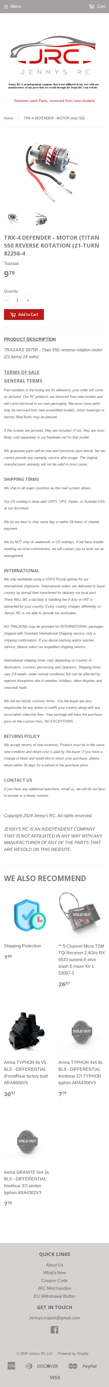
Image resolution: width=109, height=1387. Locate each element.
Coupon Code (54, 1280)
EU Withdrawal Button (54, 1296)
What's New (54, 1272)
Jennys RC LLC (41, 1354)
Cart (100, 6)
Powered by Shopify (73, 1354)
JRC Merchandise (54, 1288)
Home (8, 118)
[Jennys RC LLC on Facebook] (54, 1331)
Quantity (11, 291)
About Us (54, 1265)
